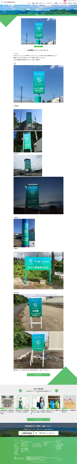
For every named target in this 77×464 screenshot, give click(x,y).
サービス (29, 3)
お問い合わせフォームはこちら (46, 433)
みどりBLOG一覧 (38, 374)
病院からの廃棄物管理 (24, 448)
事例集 (33, 3)
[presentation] (20, 391)
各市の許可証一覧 (59, 446)
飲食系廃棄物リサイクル (25, 445)
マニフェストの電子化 (35, 443)
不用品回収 (45, 443)
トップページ (33, 15)
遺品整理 (45, 445)
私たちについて (42, 3)
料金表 (37, 3)
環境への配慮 (58, 441)
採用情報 (64, 3)
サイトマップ (58, 449)
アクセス (60, 3)
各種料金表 (16, 446)
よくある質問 (16, 449)
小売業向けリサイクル (24, 443)
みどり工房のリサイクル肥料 (37, 446)
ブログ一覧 (16, 441)
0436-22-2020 (27, 433)
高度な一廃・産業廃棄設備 (36, 445)
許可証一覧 (59, 459)
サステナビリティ (49, 3)
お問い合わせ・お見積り (72, 3)
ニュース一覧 (16, 443)
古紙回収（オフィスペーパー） (26, 451)
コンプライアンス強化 (59, 443)
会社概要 (55, 3)
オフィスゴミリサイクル (25, 446)
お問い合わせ (16, 454)
